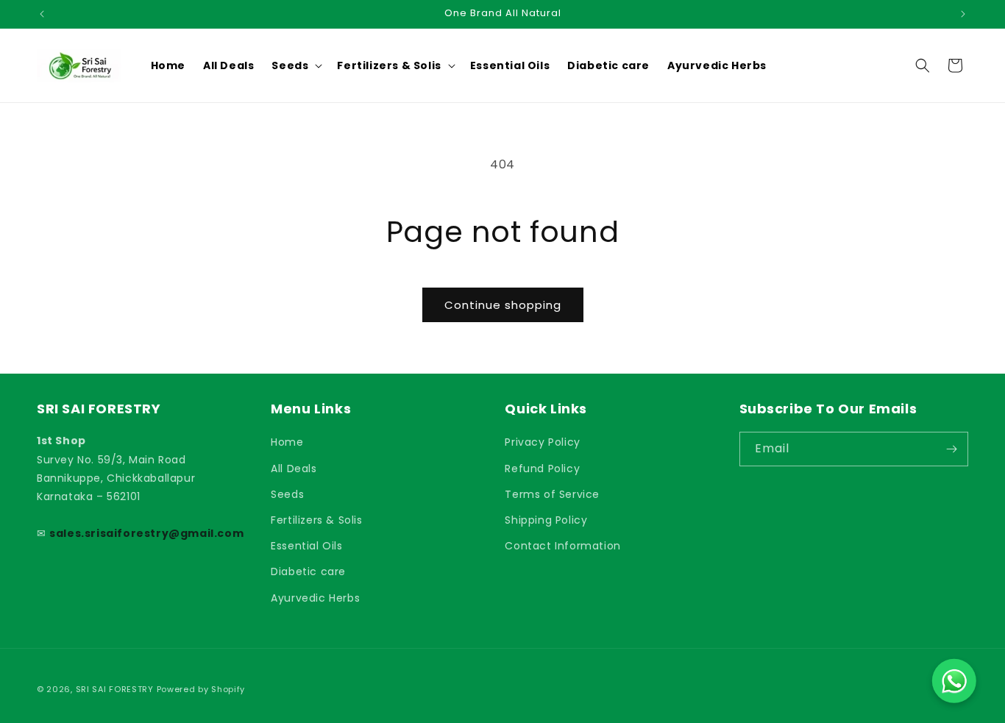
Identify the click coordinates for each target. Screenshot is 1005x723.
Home (287, 442)
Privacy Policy (542, 442)
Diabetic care (308, 571)
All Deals (293, 468)
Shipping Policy (546, 520)
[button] (295, 65)
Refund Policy (542, 468)
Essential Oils (306, 545)
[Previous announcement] (42, 14)
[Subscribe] (951, 449)
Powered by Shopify (201, 689)
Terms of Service (552, 494)
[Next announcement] (963, 14)
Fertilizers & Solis (316, 520)
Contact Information (562, 545)
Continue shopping (502, 305)
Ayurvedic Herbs (315, 598)
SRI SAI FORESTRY (115, 689)
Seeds (287, 494)
